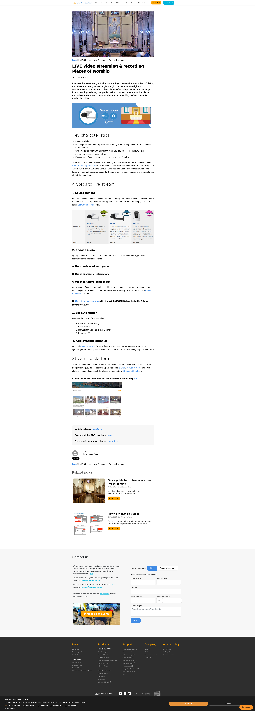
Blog (133, 2)
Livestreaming (76, 662)
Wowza (130, 368)
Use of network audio (87, 301)
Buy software (76, 649)
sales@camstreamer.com (91, 580)
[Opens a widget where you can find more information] (246, 707)
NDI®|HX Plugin (103, 666)
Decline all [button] (228, 704)
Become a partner (168, 655)
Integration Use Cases (130, 669)
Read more (114, 498)
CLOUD (167, 3)
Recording (101, 676)
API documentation (128, 660)
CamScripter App (103, 657)
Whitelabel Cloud (103, 682)
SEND (135, 620)
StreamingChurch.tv (132, 371)
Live (126, 2)
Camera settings (128, 663)
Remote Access (103, 673)
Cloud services (127, 657)
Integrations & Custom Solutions (82, 671)
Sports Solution (77, 668)
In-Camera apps (128, 655)
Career (147, 657)
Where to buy (143, 2)
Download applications (130, 649)
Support (118, 2)
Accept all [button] (188, 704)
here (136, 378)
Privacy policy (145, 693)
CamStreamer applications (84, 165)
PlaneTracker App (103, 663)
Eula (136, 693)
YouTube (97, 429)
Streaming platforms (78, 652)
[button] (46, 709)
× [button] (253, 698)
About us (147, 649)
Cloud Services (77, 665)
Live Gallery (76, 655)
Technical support (167, 568)
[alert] (127, 703)
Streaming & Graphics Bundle (107, 660)
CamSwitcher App (103, 655)
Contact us (148, 652)
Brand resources (128, 671)
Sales (152, 568)
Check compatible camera (131, 652)
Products (108, 2)
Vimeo (137, 368)
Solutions (98, 2)
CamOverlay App (87, 346)
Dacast (122, 368)
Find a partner (167, 652)
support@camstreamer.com (92, 587)
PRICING (156, 2)
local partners (104, 594)
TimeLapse (101, 679)
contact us (112, 441)
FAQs (113, 584)
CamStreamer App (86, 205)
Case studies (127, 666)
